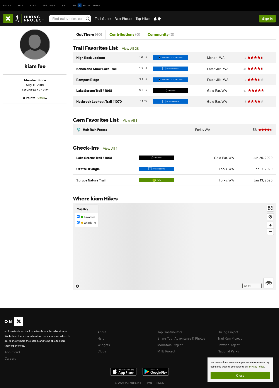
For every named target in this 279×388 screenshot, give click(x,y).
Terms (148, 382)
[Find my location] (270, 217)
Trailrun (49, 5)
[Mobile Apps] (157, 19)
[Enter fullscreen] (270, 208)
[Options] (269, 283)
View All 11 (111, 148)
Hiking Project (228, 332)
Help (100, 338)
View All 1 (130, 120)
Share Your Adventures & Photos (181, 338)
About (101, 332)
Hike (33, 5)
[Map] (174, 246)
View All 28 (130, 48)
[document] (240, 370)
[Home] (25, 18)
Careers (10, 358)
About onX (12, 352)
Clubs (101, 351)
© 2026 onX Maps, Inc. (128, 382)
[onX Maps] (14, 324)
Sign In (267, 19)
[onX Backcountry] (86, 5)
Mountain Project (170, 345)
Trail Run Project (230, 338)
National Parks (228, 351)
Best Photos (123, 19)
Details (40, 98)
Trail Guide (103, 19)
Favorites (89, 217)
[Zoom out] (270, 231)
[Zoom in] (270, 225)
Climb (7, 5)
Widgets (103, 345)
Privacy (160, 382)
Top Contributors (169, 332)
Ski (64, 5)
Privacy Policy (256, 366)
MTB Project (166, 351)
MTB (21, 5)
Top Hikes (143, 19)
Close (240, 375)
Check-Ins (89, 222)
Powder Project (229, 345)
